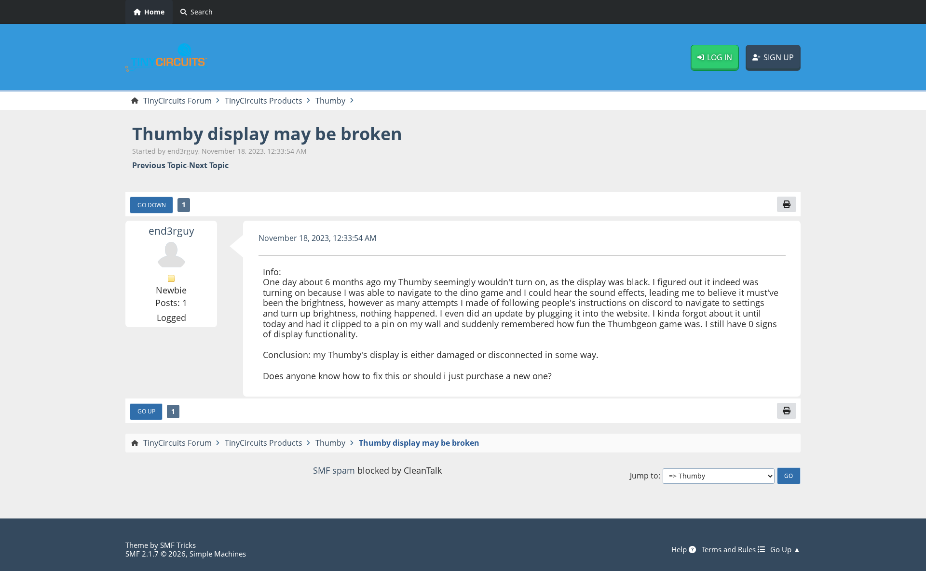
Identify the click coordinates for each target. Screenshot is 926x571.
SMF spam (334, 470)
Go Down (151, 205)
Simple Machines (218, 553)
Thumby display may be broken (267, 134)
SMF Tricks (178, 545)
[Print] (786, 204)
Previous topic (159, 165)
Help (680, 549)
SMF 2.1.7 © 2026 (155, 553)
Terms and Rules (730, 549)
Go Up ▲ (785, 549)
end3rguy (171, 231)
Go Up (146, 411)
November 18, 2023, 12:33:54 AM (317, 238)
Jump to (644, 475)
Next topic (209, 165)
